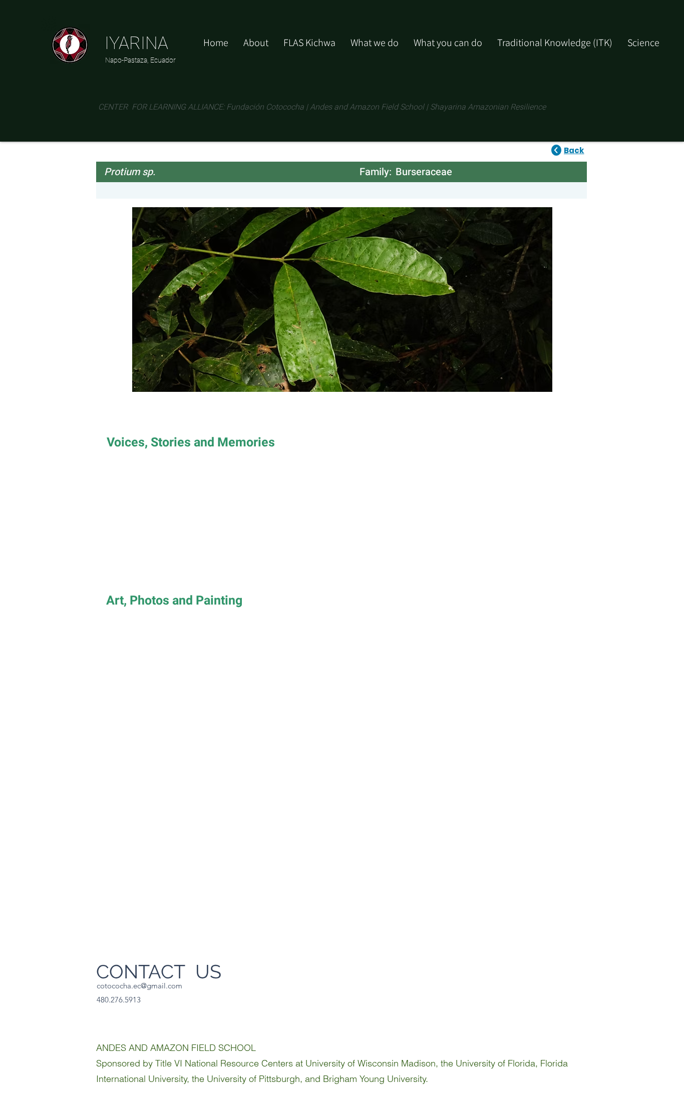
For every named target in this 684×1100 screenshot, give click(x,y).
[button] (448, 43)
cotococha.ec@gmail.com (139, 985)
